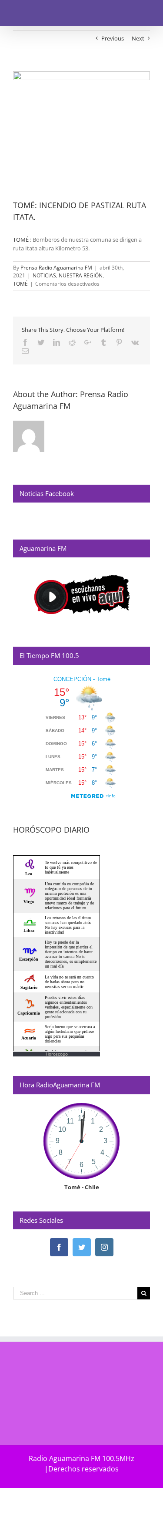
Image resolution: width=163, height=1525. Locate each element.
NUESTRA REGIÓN (81, 275)
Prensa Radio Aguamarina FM (56, 267)
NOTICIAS (44, 275)
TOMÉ (21, 239)
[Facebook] (59, 1247)
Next (138, 38)
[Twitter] (82, 1247)
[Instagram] (104, 1247)
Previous (112, 38)
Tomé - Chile (81, 1187)
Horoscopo (57, 1054)
